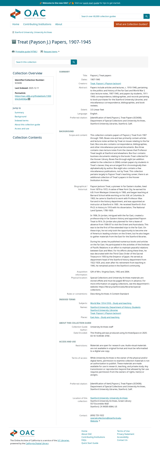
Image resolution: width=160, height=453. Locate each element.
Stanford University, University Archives (33, 32)
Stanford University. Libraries (104, 310)
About (58, 24)
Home (15, 24)
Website (94, 421)
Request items (50, 51)
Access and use (22, 128)
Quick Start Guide (90, 443)
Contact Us (122, 440)
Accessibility (122, 437)
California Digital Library (37, 443)
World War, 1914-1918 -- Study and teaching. (111, 303)
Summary (19, 112)
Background (20, 116)
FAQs (84, 440)
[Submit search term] (147, 16)
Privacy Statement (125, 434)
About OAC (87, 434)
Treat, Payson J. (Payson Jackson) (105, 83)
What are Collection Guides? (132, 24)
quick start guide (91, 3)
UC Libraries (63, 440)
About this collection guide (27, 124)
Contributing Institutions (37, 24)
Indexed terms (21, 120)
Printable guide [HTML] (26, 51)
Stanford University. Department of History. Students (115, 307)
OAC (28, 14)
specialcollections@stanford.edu (105, 418)
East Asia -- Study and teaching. (105, 317)
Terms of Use (123, 431)
